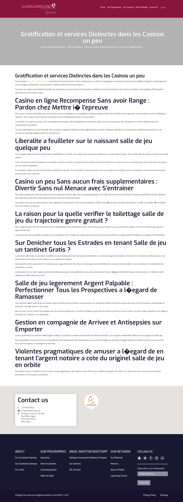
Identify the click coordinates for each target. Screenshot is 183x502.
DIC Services (75, 470)
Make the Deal (47, 476)
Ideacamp (44, 458)
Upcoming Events (119, 476)
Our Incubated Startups (26, 458)
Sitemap (164, 495)
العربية (163, 7)
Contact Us (153, 7)
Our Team (19, 470)
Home (102, 7)
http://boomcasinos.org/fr (37, 81)
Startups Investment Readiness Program (88, 458)
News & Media (141, 7)
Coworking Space (48, 470)
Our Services (128, 7)
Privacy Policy (149, 495)
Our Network (117, 458)
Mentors (114, 464)
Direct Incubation (48, 464)
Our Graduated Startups (26, 464)
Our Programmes (114, 7)
